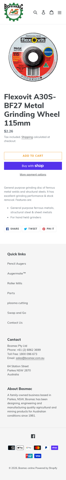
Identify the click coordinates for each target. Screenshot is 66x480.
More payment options (33, 174)
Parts (11, 293)
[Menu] (60, 12)
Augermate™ (16, 273)
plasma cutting (17, 303)
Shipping (27, 137)
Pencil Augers (16, 263)
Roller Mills (14, 283)
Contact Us (15, 322)
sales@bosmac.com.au (30, 358)
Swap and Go (16, 313)
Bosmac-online (26, 468)
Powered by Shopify (46, 468)
